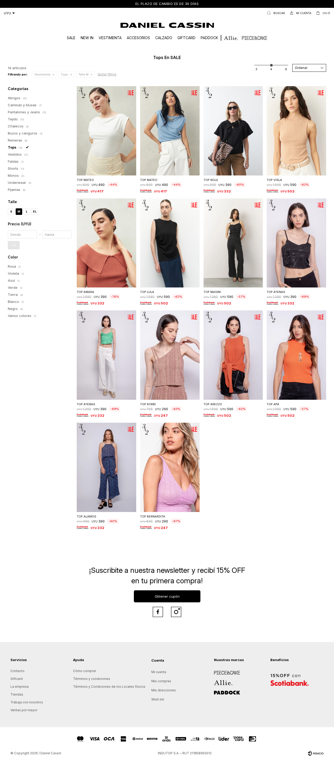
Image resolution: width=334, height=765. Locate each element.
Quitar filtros (107, 74)
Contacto (17, 671)
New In (87, 38)
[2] (271, 69)
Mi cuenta (158, 672)
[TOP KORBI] (170, 355)
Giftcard (186, 38)
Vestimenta (110, 38)
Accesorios (138, 38)
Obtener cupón (167, 596)
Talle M (83, 74)
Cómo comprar (84, 671)
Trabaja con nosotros (26, 702)
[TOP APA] (296, 355)
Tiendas (16, 694)
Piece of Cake (225, 671)
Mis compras (161, 681)
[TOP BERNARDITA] (170, 467)
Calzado (163, 38)
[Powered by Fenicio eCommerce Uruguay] (316, 753)
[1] (256, 69)
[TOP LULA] (170, 243)
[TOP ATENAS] (296, 243)
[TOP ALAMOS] (106, 467)
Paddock (209, 38)
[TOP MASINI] (233, 243)
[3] (286, 69)
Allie (217, 681)
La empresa (19, 686)
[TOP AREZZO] (233, 355)
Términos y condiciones (91, 679)
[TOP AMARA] (106, 243)
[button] (275, 13)
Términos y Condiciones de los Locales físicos (109, 686)
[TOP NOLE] (233, 130)
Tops (64, 74)
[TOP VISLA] (296, 130)
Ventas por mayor (23, 710)
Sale (71, 38)
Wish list (157, 699)
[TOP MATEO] (106, 130)
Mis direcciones (163, 690)
